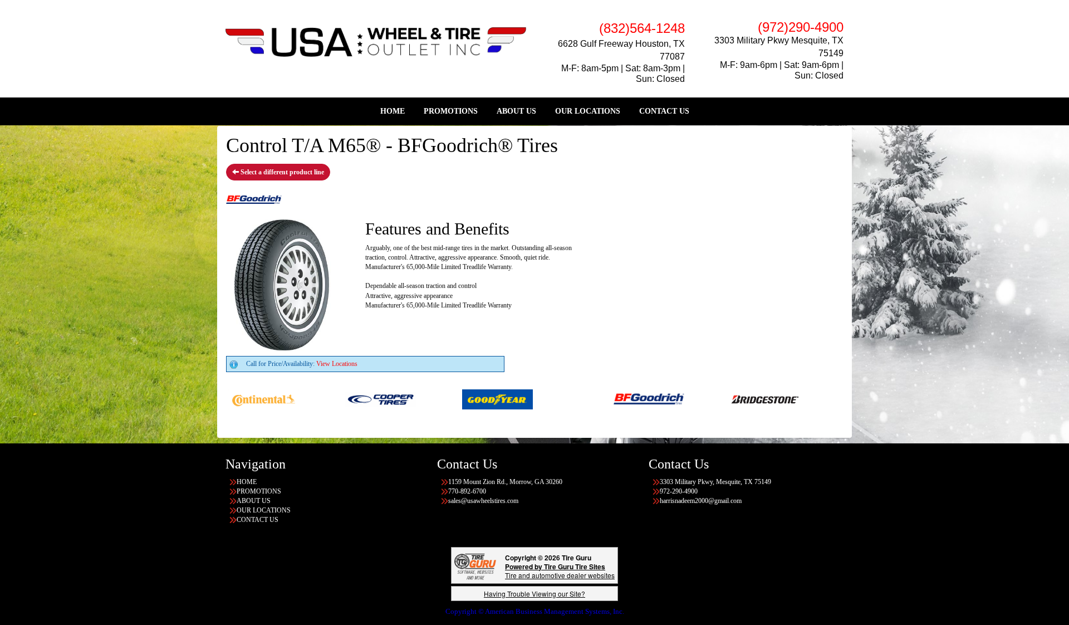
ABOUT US (516, 111)
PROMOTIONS (451, 111)
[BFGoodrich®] (623, 399)
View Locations (336, 364)
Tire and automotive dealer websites (560, 570)
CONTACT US (664, 111)
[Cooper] (355, 399)
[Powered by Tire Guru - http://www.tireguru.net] (475, 565)
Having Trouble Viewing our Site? (534, 593)
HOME (392, 111)
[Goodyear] (472, 399)
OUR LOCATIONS (587, 111)
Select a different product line (281, 172)
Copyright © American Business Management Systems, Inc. (534, 611)
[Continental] (238, 399)
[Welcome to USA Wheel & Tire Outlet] (375, 41)
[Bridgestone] (740, 399)
